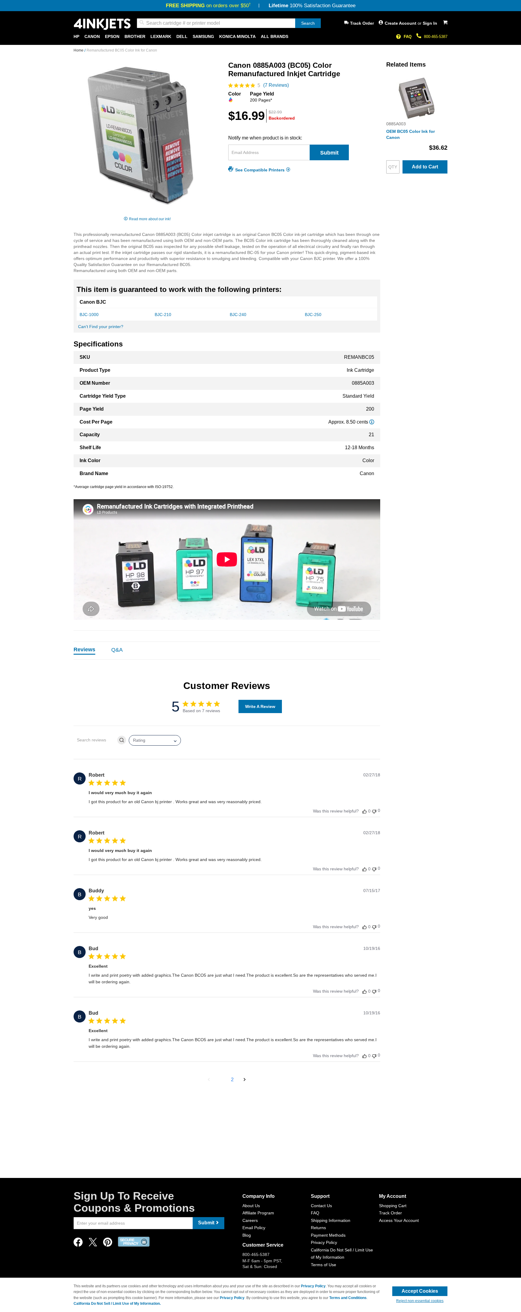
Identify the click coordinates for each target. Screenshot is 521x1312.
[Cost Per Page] (371, 421)
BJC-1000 (89, 314)
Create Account (401, 23)
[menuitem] (76, 36)
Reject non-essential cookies (420, 1301)
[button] (209, 1080)
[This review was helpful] (364, 811)
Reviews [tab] (84, 650)
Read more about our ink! (150, 219)
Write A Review (260, 706)
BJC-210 (163, 314)
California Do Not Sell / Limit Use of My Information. (117, 1303)
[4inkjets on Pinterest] (107, 1243)
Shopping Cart (392, 1205)
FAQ (408, 36)
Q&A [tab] (117, 650)
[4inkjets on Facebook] (78, 1243)
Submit (329, 153)
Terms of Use (323, 1264)
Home (79, 50)
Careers (250, 1220)
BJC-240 (238, 314)
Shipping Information (330, 1220)
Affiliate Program (258, 1212)
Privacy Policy (324, 1242)
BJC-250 (313, 314)
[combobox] (229, 23)
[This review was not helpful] (374, 811)
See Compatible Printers (260, 169)
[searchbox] (95, 740)
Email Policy (253, 1227)
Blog (246, 1235)
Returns (318, 1227)
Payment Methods (328, 1235)
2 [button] (232, 1079)
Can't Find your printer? (100, 326)
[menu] (260, 36)
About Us (251, 1205)
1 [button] (221, 1079)
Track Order (362, 23)
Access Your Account (399, 1220)
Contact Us (321, 1205)
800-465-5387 (435, 36)
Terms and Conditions (348, 1298)
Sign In (430, 23)
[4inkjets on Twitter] (92, 1243)
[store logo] (102, 24)
